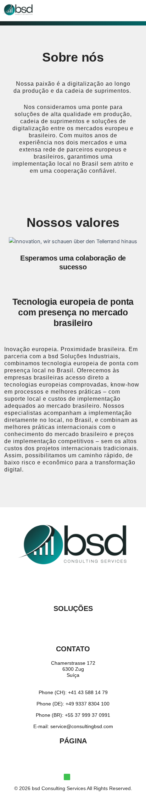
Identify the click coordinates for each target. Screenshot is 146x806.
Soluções (73, 608)
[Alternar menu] (73, 623)
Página (73, 741)
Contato (73, 649)
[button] (73, 8)
